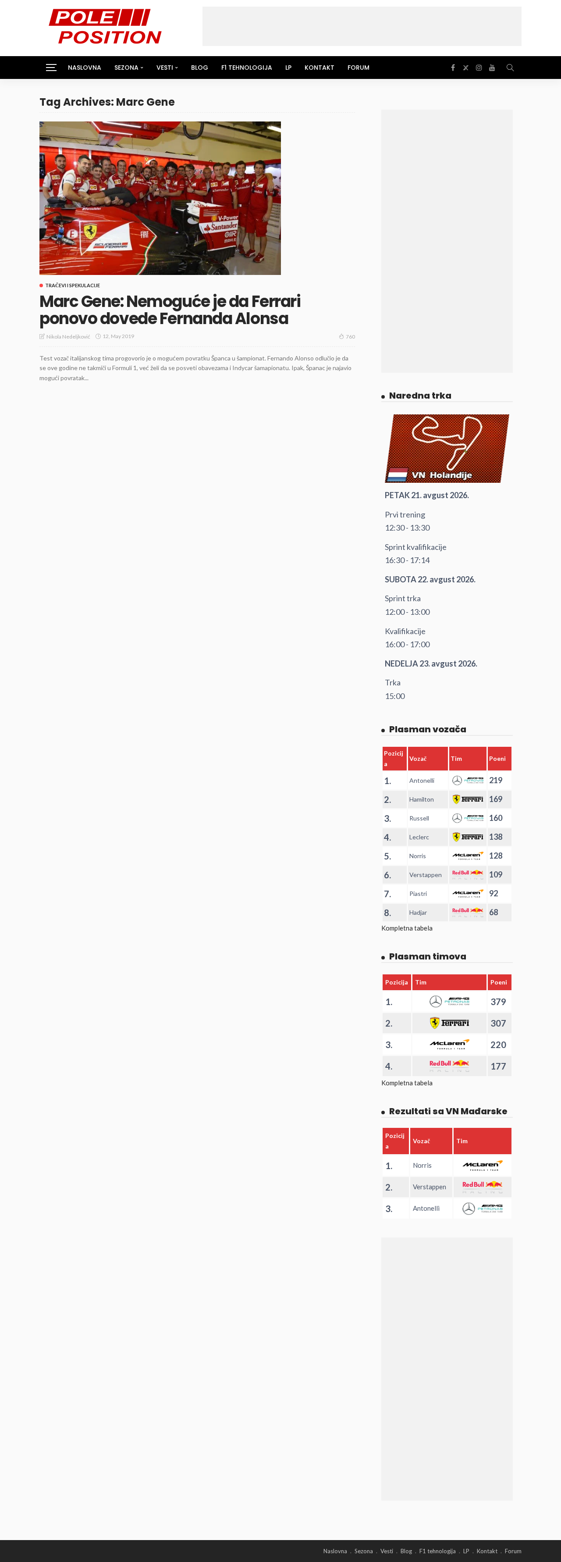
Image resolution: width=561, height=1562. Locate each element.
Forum (358, 67)
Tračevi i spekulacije (72, 285)
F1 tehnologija (246, 67)
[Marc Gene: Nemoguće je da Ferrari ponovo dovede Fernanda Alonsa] (160, 198)
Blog (199, 67)
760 (350, 336)
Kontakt (319, 67)
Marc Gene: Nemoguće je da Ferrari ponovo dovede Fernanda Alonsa (169, 310)
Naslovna (84, 67)
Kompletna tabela (407, 928)
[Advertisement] (362, 26)
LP (288, 67)
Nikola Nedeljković (68, 336)
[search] (510, 67)
